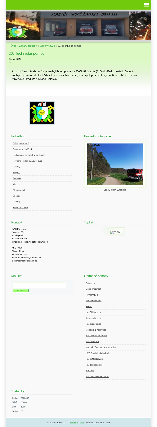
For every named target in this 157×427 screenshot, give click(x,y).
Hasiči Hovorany (93, 312)
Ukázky (16, 201)
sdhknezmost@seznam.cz (24, 261)
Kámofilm (90, 370)
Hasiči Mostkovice (94, 359)
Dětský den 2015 (21, 143)
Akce (15, 184)
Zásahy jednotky (28, 45)
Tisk (82, 422)
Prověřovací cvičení (22, 149)
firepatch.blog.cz (93, 318)
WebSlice (74, 422)
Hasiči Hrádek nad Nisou (97, 376)
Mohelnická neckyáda (96, 330)
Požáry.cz (90, 283)
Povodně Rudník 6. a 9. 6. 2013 (27, 161)
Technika (17, 178)
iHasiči (89, 306)
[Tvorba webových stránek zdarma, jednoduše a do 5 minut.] (67, 423)
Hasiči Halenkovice (95, 365)
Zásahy (16, 166)
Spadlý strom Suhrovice (115, 190)
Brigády (16, 172)
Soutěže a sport (20, 207)
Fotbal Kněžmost (93, 300)
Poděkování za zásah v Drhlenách (29, 155)
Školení (16, 196)
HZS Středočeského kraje (98, 353)
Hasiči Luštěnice (93, 324)
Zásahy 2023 (47, 45)
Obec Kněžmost (93, 289)
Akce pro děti (19, 190)
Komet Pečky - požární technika (101, 347)
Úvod (13, 45)
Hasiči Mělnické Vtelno (96, 335)
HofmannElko (92, 295)
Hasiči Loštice (92, 341)
